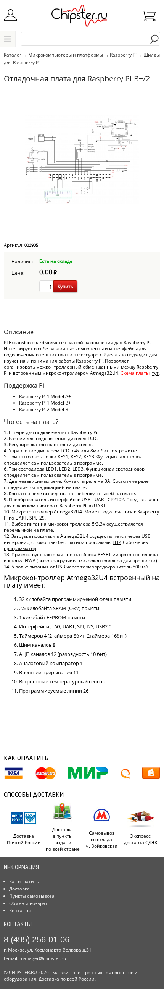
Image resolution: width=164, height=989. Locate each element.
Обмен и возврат (28, 903)
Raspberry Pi (123, 55)
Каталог (8, 39)
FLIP (117, 542)
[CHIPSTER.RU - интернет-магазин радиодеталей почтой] (82, 18)
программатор (20, 548)
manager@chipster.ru (42, 958)
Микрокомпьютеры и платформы (65, 55)
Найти (154, 40)
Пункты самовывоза (32, 896)
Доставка (19, 888)
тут (155, 373)
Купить (65, 286)
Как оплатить (24, 881)
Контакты (20, 910)
